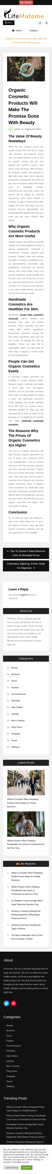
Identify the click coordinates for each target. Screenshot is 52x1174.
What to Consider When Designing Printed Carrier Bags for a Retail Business (22, 803)
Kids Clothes (17, 707)
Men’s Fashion (18, 720)
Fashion (34, 30)
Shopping (15, 733)
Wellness (15, 747)
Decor (14, 681)
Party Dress (16, 727)
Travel (14, 740)
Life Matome (27, 863)
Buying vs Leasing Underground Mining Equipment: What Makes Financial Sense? (25, 915)
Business (15, 674)
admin (17, 129)
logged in (24, 595)
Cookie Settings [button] (11, 1168)
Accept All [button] (27, 1168)
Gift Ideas (15, 700)
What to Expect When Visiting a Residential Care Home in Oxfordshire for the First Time (26, 844)
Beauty (14, 667)
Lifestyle (15, 714)
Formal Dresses (18, 694)
